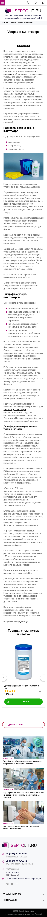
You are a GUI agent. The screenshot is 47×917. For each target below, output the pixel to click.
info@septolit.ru (12, 869)
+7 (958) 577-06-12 (16, 861)
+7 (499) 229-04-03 (16, 854)
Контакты (23, 856)
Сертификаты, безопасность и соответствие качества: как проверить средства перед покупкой (23, 795)
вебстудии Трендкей (34, 914)
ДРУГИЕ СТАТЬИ (15, 725)
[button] (4, 678)
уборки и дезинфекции (15, 410)
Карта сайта (29, 911)
